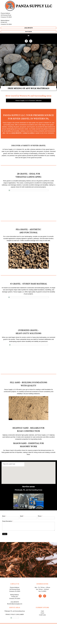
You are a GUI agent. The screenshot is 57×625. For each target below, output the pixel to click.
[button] (28, 35)
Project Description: (7, 521)
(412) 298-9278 (15, 602)
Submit (4, 534)
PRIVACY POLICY (11, 614)
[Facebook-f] (26, 41)
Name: (4, 516)
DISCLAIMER (20, 614)
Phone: (40, 516)
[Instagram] (30, 41)
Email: (22, 516)
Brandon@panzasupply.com (14, 603)
